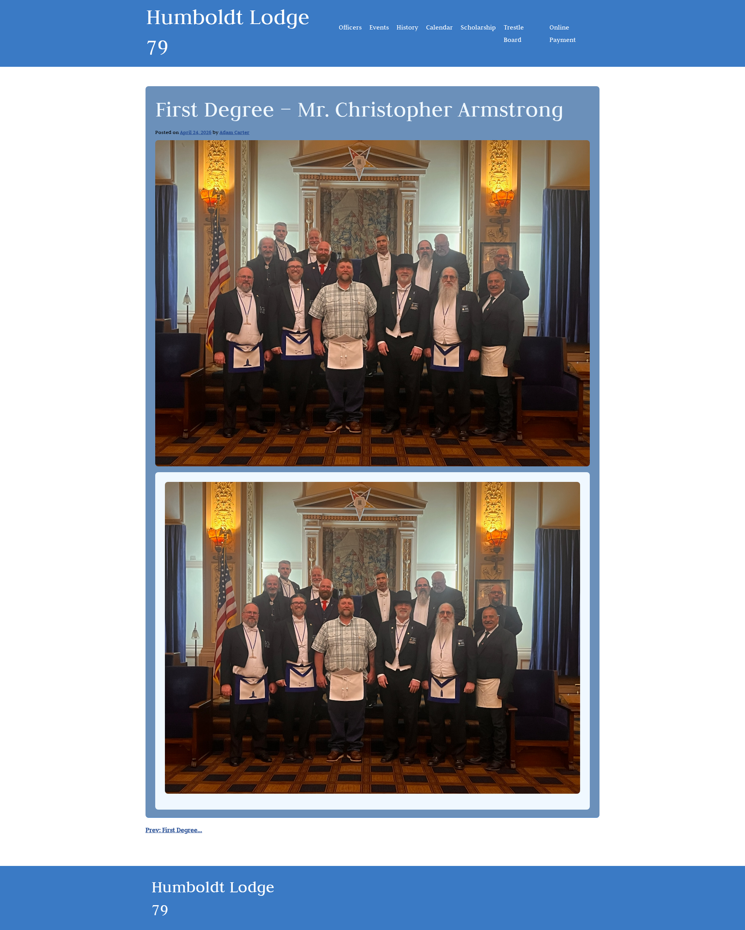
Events (379, 27)
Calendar (439, 27)
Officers (350, 27)
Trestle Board (514, 33)
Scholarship (478, 27)
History (407, 27)
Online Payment (562, 33)
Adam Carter (234, 132)
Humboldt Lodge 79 (228, 31)
